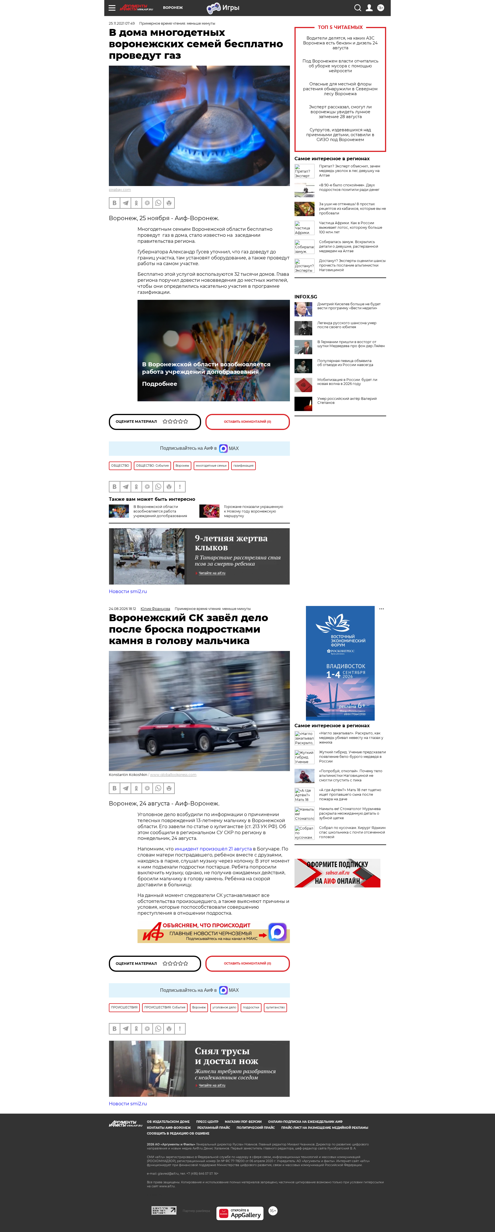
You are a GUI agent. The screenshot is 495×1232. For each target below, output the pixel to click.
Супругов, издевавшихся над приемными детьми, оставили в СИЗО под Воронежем (340, 135)
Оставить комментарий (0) (247, 422)
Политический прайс (256, 1128)
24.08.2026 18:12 (122, 609)
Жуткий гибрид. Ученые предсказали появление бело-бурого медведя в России (352, 756)
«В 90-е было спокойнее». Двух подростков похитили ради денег (349, 187)
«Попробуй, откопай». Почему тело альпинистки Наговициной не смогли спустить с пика (350, 775)
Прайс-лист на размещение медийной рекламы (324, 1128)
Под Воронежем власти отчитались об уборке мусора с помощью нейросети (340, 66)
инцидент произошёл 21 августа (213, 849)
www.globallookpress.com (173, 775)
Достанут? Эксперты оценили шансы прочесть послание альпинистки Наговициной (352, 265)
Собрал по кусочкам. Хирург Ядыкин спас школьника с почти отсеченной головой (352, 832)
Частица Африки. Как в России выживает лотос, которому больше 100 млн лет (350, 227)
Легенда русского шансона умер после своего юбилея (346, 325)
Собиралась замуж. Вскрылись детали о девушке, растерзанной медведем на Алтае (348, 246)
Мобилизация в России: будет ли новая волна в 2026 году (347, 382)
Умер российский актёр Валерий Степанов (347, 401)
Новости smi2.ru (128, 591)
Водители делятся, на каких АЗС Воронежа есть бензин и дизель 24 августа (340, 43)
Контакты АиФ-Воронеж (169, 1128)
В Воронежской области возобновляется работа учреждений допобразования (206, 368)
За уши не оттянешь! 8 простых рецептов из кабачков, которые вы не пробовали (352, 208)
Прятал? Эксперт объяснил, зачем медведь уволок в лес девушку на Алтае (349, 170)
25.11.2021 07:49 (122, 23)
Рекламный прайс (213, 1128)
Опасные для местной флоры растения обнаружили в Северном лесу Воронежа (340, 89)
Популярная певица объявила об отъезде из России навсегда (345, 363)
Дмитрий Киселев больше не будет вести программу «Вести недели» (349, 306)
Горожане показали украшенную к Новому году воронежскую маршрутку (253, 511)
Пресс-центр (207, 1122)
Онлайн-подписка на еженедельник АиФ (305, 1122)
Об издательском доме (168, 1122)
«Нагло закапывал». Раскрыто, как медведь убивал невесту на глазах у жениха (351, 737)
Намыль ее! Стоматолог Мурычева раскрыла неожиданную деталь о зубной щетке (350, 813)
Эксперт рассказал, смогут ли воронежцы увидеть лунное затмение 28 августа (340, 112)
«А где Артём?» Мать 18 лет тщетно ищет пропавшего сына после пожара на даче (350, 794)
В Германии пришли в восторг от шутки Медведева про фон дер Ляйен (351, 344)
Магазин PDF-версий (243, 1122)
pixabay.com (120, 189)
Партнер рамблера (196, 1211)
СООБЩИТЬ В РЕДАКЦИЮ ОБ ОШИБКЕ (178, 1133)
